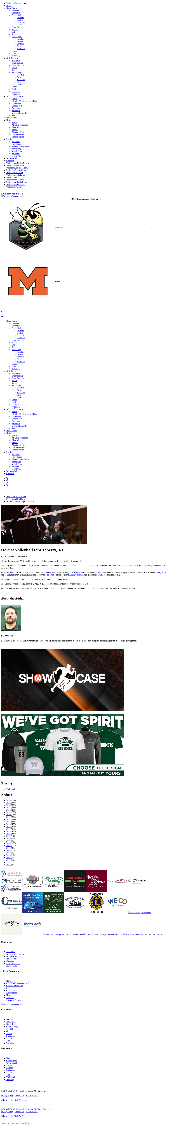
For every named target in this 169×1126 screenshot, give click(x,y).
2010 (8, 838)
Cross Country (18, 27)
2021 (8, 812)
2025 (8, 803)
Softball (15, 70)
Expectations (17, 108)
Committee (16, 103)
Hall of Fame (11, 118)
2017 (8, 822)
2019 (8, 817)
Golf (13, 32)
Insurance (16, 110)
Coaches (20, 17)
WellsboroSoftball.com (15, 175)
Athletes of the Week (20, 146)
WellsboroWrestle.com (15, 184)
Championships (18, 134)
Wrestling (16, 56)
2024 (8, 805)
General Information (14, 986)
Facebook (16, 153)
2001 (8, 860)
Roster (19, 77)
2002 (8, 857)
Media (9, 139)
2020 (8, 814)
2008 (8, 843)
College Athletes (18, 137)
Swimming (17, 37)
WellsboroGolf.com (14, 172)
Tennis (14, 51)
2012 (8, 834)
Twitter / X (16, 156)
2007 (8, 845)
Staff (14, 115)
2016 (8, 824)
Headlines (21, 25)
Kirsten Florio (12, 572)
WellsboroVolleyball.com (16, 182)
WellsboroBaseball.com (16, 165)
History (10, 120)
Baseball (15, 10)
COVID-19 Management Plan (24, 101)
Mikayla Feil (101, 572)
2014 (8, 829)
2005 (8, 850)
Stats (19, 46)
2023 (8, 807)
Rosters (20, 20)
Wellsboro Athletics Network (18, 163)
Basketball (16, 13)
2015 (8, 826)
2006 (8, 848)
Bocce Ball (17, 15)
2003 (8, 855)
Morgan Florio (80, 572)
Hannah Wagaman (76, 575)
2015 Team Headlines (15, 499)
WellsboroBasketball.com (17, 168)
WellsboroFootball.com (16, 170)
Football (15, 29)
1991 (8, 862)
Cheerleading (17, 63)
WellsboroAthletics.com (16, 3)
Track (14, 53)
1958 (8, 865)
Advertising (16, 149)
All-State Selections (20, 125)
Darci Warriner (52, 572)
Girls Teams (12, 58)
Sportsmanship (32, 1095)
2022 (8, 810)
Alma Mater (17, 127)
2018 (8, 819)
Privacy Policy (7, 1095)
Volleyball (16, 91)
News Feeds (17, 144)
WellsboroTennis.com (15, 177)
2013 (8, 831)
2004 (8, 853)
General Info (17, 106)
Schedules (21, 22)
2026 (8, 800)
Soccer (14, 34)
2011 (8, 836)
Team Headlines (13, 963)
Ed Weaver (7, 635)
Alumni (15, 130)
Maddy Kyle (161, 572)
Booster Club (11, 158)
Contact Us (19, 1095)
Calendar (10, 161)
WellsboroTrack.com (15, 180)
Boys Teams (12, 8)
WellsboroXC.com (14, 187)
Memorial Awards (19, 113)
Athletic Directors (19, 132)
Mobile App (17, 151)
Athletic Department (15, 96)
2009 (8, 841)
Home (8, 6)
